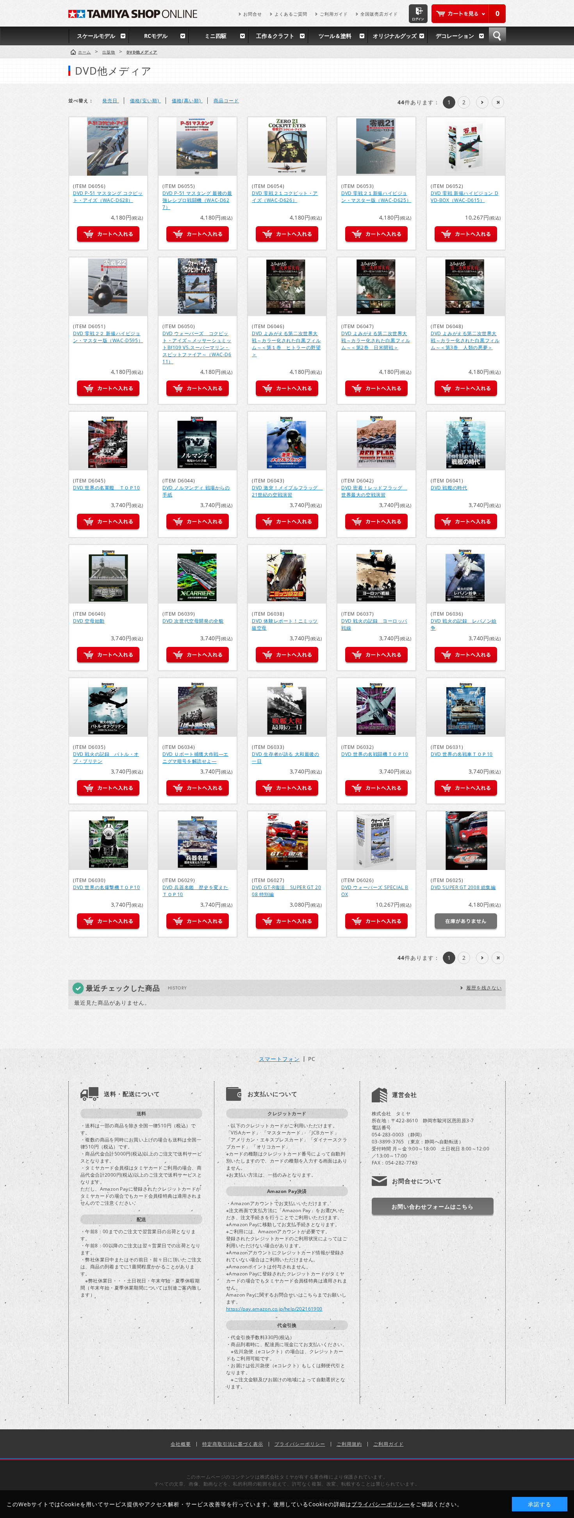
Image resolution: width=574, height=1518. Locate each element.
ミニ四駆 (215, 35)
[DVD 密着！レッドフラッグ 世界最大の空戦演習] (376, 441)
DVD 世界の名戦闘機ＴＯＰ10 (374, 754)
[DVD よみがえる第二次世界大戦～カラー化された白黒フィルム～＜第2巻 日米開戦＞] (376, 286)
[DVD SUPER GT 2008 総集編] (466, 840)
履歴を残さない (484, 987)
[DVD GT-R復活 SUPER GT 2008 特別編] (287, 840)
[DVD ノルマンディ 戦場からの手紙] (198, 441)
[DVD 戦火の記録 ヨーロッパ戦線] (376, 574)
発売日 (110, 100)
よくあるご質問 (291, 14)
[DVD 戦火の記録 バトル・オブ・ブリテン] (108, 707)
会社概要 (181, 1444)
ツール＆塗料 (335, 35)
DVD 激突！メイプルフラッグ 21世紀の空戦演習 (287, 491)
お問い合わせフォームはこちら (433, 1206)
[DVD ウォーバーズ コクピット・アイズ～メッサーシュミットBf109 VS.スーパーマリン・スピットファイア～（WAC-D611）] (198, 286)
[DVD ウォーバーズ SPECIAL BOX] (376, 840)
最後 (498, 102)
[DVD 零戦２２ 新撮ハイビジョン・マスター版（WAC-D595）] (108, 286)
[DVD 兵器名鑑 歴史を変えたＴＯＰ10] (198, 840)
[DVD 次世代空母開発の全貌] (198, 574)
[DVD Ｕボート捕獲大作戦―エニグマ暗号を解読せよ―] (198, 707)
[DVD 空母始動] (108, 574)
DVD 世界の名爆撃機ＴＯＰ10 (106, 887)
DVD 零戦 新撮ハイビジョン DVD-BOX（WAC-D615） (464, 197)
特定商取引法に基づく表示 (232, 1444)
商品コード (226, 100)
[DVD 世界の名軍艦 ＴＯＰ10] (108, 441)
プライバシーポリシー (300, 1444)
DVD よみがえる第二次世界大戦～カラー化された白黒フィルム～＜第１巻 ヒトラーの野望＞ (286, 344)
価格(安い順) (145, 100)
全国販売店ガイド (379, 14)
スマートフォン (279, 1059)
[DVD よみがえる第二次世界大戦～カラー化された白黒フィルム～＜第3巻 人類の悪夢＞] (466, 286)
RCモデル (156, 35)
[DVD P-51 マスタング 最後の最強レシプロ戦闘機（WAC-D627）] (198, 146)
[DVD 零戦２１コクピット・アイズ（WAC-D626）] (287, 146)
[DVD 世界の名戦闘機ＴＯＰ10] (376, 707)
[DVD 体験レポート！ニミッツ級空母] (287, 574)
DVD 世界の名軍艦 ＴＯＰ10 (106, 487)
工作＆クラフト (275, 35)
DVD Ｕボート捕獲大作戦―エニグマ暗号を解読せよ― (195, 757)
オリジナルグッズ (395, 35)
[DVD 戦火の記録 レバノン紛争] (466, 574)
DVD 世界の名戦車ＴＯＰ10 (462, 754)
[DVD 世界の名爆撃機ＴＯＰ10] (108, 840)
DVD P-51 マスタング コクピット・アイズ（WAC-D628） (108, 197)
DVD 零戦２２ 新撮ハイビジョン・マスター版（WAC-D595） (108, 337)
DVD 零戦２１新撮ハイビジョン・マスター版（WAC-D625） (376, 197)
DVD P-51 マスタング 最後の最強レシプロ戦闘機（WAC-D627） (197, 200)
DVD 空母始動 (89, 621)
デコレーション (455, 35)
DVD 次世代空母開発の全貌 (192, 621)
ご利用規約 (349, 1444)
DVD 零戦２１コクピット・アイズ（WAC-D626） (285, 197)
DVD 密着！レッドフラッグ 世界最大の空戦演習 (374, 491)
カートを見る (468, 13)
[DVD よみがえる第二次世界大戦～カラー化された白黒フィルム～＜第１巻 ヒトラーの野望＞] (287, 286)
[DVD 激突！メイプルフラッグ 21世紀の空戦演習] (287, 441)
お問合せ (252, 14)
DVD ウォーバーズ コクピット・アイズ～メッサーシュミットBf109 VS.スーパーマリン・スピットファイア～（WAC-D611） (197, 347)
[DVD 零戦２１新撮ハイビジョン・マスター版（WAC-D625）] (376, 146)
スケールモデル (96, 35)
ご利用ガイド (334, 14)
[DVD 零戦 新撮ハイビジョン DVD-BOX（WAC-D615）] (466, 146)
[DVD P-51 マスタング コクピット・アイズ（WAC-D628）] (108, 146)
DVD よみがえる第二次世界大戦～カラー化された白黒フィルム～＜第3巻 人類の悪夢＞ (465, 340)
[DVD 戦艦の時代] (466, 441)
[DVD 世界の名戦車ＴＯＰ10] (466, 707)
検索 (497, 36)
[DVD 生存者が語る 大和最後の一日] (287, 707)
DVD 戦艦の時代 (449, 487)
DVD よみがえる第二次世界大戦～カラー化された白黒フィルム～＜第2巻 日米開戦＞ (375, 340)
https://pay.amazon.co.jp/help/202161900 (274, 1308)
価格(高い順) (187, 100)
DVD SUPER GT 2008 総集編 (463, 887)
